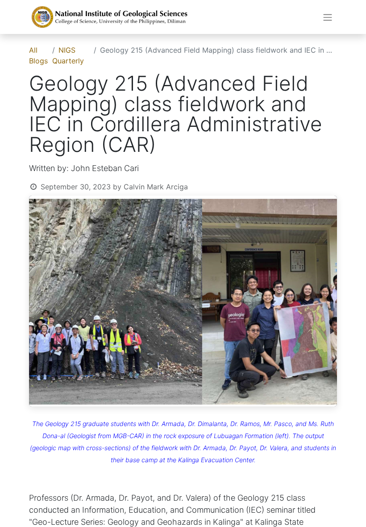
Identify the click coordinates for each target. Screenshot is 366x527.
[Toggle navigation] (327, 17)
